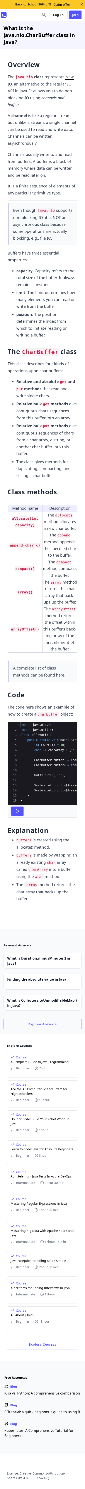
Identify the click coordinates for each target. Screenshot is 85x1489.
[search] (44, 15)
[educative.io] (4, 15)
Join (75, 14)
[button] (18, 724)
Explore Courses (42, 1344)
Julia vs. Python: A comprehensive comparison (42, 1393)
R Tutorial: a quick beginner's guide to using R (42, 1411)
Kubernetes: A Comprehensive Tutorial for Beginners (39, 1433)
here (60, 675)
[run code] (17, 811)
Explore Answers (42, 1024)
